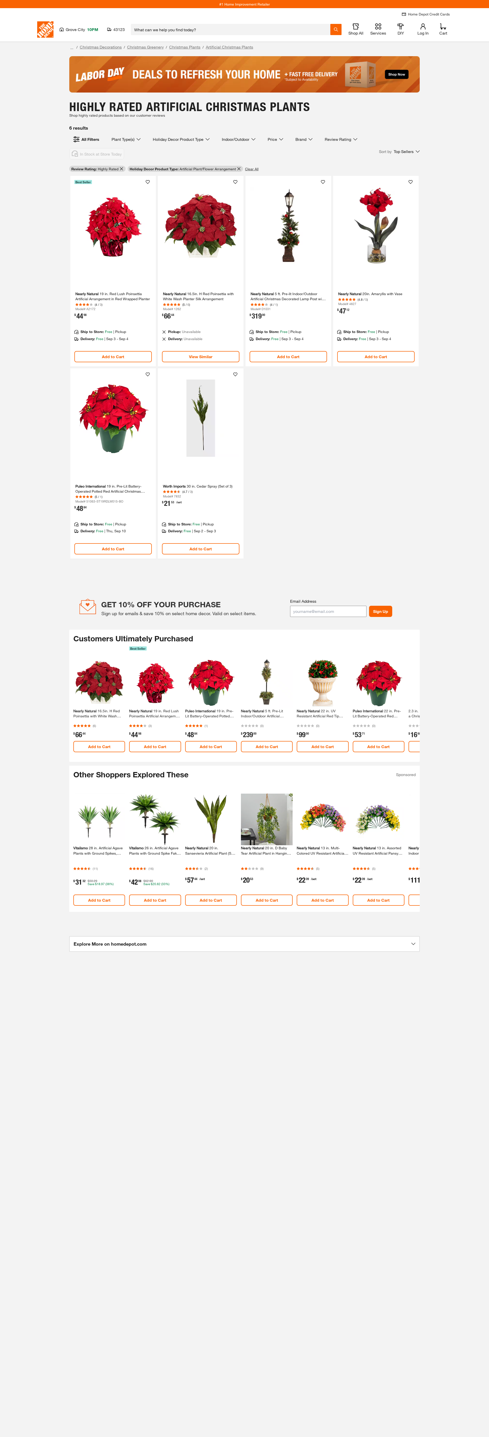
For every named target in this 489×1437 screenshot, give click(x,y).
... (71, 48)
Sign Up (380, 611)
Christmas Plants (184, 46)
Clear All (252, 169)
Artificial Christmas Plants (229, 46)
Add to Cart (113, 356)
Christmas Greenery (145, 46)
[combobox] (230, 29)
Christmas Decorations (101, 46)
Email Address (303, 601)
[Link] (113, 271)
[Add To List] (148, 182)
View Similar (200, 356)
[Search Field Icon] (336, 29)
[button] (399, 151)
